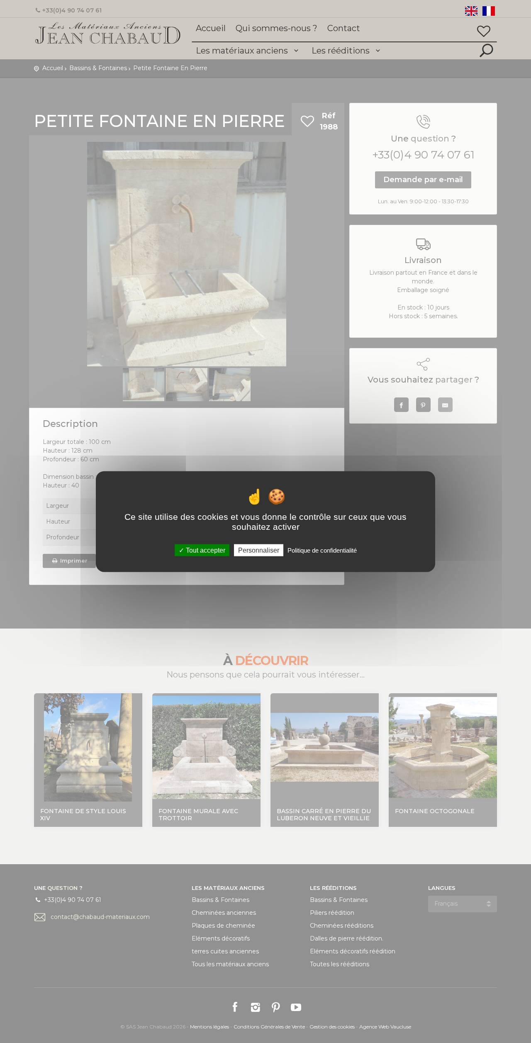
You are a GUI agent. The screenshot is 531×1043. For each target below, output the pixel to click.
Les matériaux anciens (243, 51)
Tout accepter (204, 549)
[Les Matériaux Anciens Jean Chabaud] (108, 32)
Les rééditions (342, 51)
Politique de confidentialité (322, 549)
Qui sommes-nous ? (276, 28)
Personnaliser (258, 549)
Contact (343, 28)
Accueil (211, 28)
